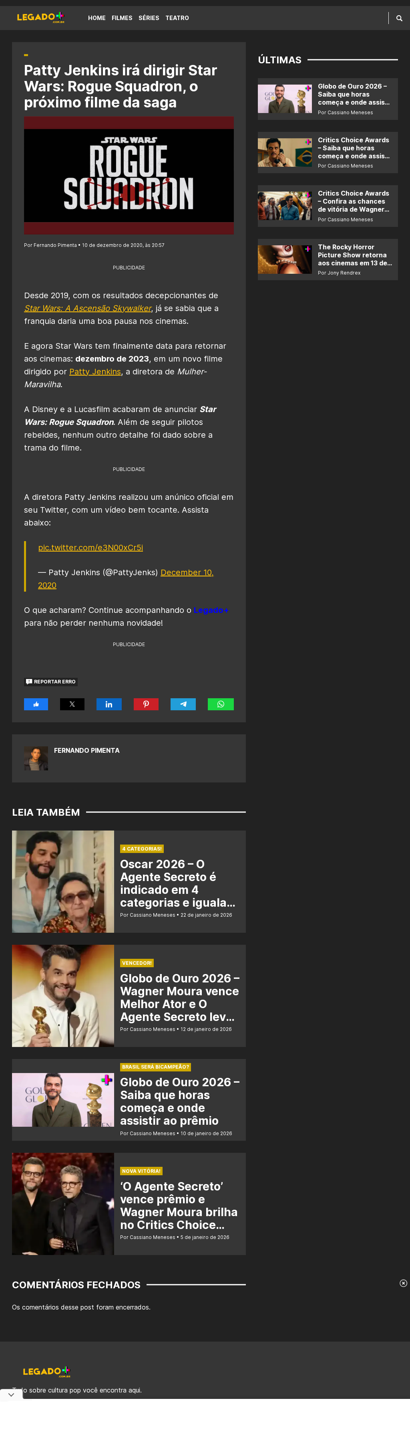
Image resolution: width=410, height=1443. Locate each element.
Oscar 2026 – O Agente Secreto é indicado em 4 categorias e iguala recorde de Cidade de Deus (179, 896)
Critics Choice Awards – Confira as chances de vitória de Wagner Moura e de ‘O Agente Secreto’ (353, 209)
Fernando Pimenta (87, 750)
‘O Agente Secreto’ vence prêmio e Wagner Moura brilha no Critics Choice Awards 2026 (179, 1212)
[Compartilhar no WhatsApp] (221, 704)
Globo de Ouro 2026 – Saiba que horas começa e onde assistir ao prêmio (179, 1101)
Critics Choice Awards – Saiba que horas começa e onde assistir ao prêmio (355, 152)
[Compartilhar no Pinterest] (146, 704)
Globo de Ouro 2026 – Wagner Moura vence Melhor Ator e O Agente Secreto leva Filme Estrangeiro (179, 1004)
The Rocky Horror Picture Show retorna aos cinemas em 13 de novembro (352, 259)
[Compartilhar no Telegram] (183, 704)
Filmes (122, 17)
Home (97, 17)
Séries (149, 17)
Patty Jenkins (95, 371)
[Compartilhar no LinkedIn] (109, 704)
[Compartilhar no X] (72, 704)
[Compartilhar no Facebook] (36, 704)
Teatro (177, 17)
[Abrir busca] (399, 18)
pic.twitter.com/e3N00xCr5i (90, 547)
